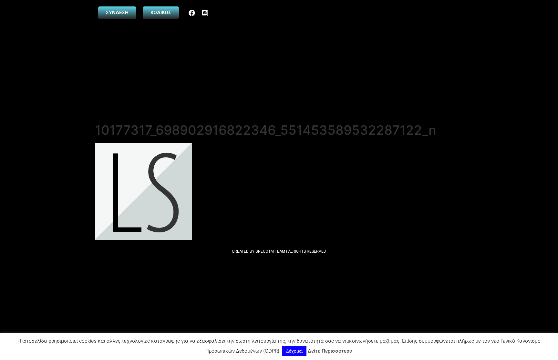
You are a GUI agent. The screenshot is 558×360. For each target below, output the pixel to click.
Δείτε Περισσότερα (330, 351)
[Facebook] (191, 12)
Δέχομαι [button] (294, 351)
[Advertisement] (279, 74)
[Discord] (204, 12)
